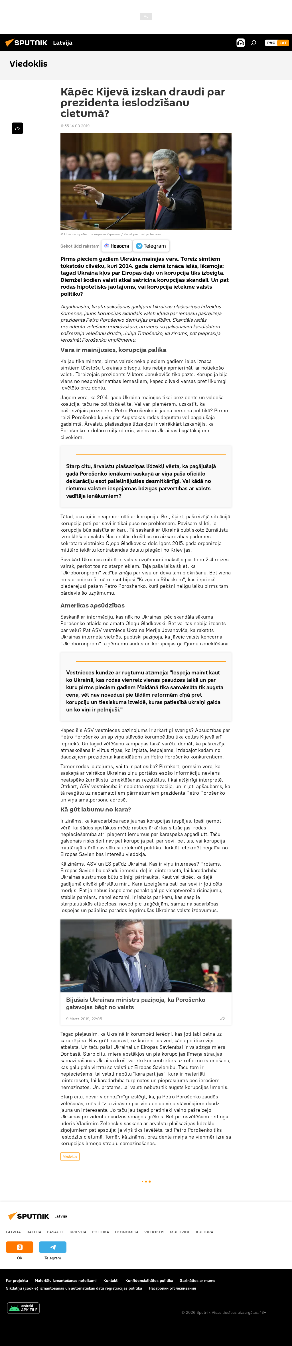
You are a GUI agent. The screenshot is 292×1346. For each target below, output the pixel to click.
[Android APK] (23, 1308)
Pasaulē (55, 1231)
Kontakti (111, 1280)
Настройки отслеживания (172, 1288)
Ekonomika (127, 1231)
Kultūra (204, 1231)
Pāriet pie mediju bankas (142, 234)
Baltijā (34, 1231)
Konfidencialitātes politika (149, 1280)
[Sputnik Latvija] (28, 47)
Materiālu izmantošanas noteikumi (66, 1280)
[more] (222, 1018)
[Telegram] (151, 246)
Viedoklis (70, 1156)
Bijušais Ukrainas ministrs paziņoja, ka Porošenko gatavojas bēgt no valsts (135, 1003)
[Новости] (117, 246)
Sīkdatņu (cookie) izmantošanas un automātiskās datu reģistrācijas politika (74, 1288)
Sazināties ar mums (197, 1280)
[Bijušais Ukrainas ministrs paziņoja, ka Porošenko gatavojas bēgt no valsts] (146, 955)
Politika (100, 1231)
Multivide (180, 1231)
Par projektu (17, 1280)
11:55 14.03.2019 (75, 126)
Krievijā (78, 1231)
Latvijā (13, 1231)
